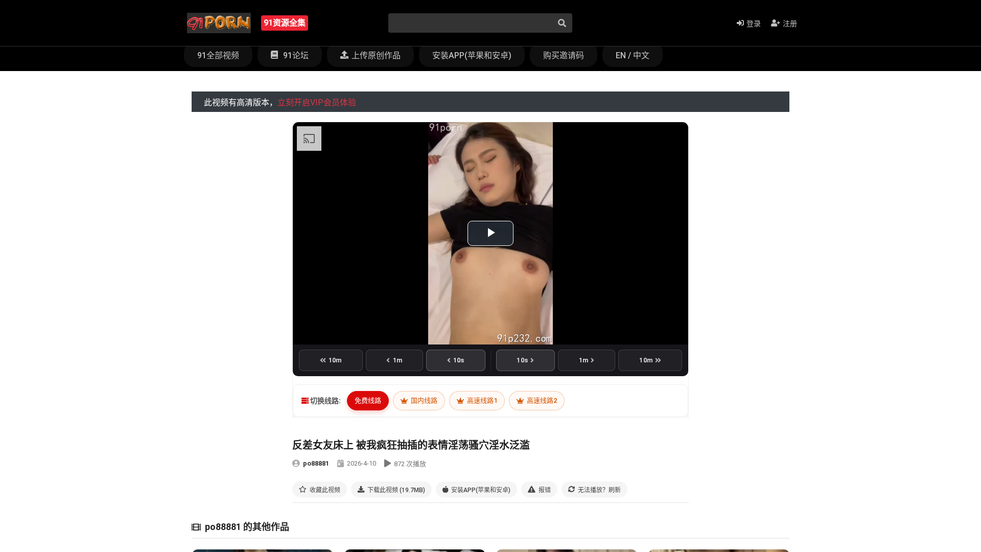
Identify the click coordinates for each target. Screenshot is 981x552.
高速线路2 (541, 400)
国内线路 (423, 400)
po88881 (316, 463)
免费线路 (368, 400)
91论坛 (295, 55)
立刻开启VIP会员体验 (316, 102)
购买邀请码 (563, 55)
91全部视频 (218, 55)
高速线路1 (481, 400)
